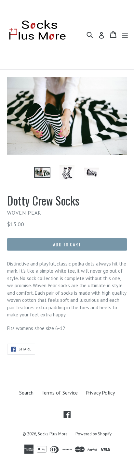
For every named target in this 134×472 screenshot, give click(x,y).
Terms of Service (59, 392)
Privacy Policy (100, 392)
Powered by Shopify (93, 434)
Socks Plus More (53, 434)
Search (26, 392)
